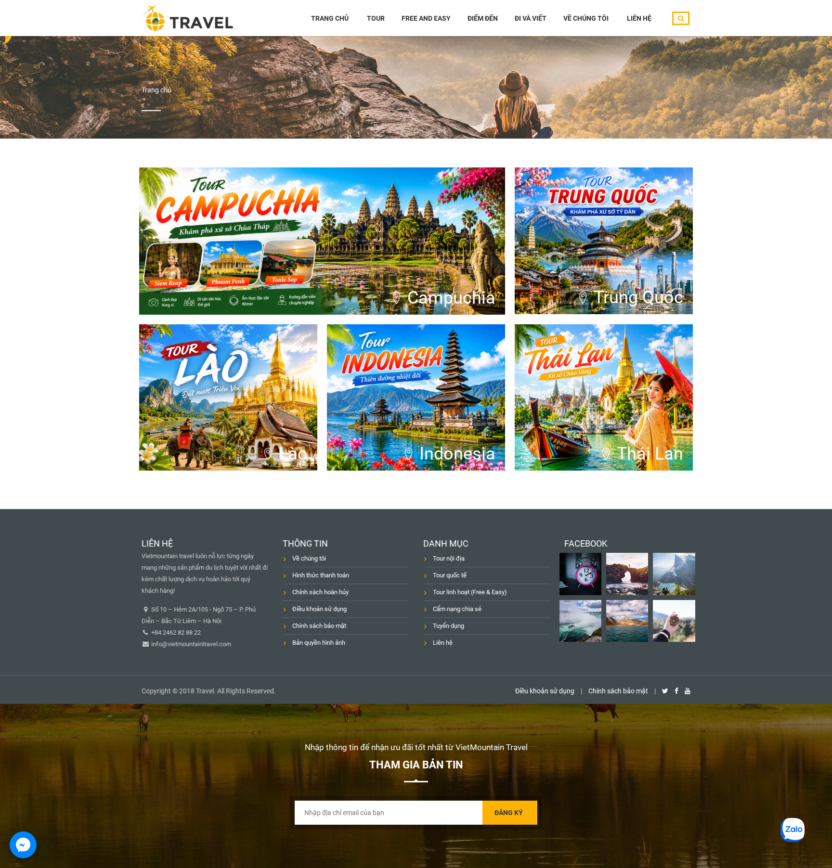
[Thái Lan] (604, 397)
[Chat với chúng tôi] (23, 844)
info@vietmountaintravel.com (190, 644)
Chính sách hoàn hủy (320, 592)
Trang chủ (330, 18)
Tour (376, 18)
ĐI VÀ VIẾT (530, 18)
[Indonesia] (416, 397)
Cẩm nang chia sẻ (457, 609)
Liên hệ (639, 18)
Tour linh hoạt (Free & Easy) (470, 592)
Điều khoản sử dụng (319, 609)
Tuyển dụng (448, 625)
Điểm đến (483, 18)
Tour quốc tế (450, 575)
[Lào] (228, 397)
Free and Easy (426, 18)
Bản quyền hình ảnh (318, 642)
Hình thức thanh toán (320, 575)
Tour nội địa (449, 558)
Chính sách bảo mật (319, 625)
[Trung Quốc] (604, 240)
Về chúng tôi (586, 18)
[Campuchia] (322, 241)
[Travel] (187, 18)
